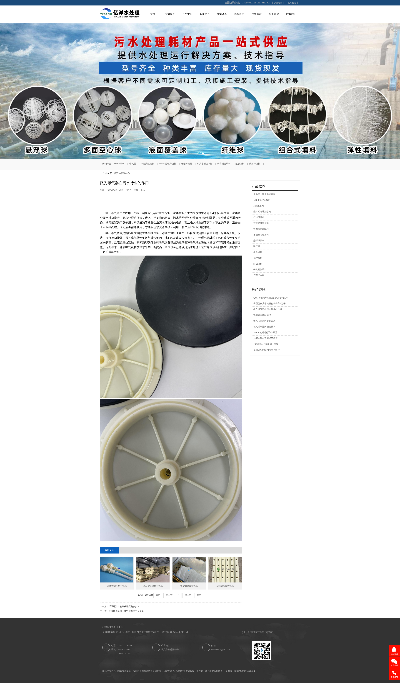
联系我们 (292, 3)
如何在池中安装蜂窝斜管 (265, 338)
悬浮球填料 (254, 164)
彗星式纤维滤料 (261, 223)
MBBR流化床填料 (167, 164)
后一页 (188, 595)
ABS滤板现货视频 (225, 586)
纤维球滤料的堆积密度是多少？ (124, 606)
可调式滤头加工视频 (117, 586)
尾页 (199, 595)
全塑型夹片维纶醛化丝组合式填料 (269, 303)
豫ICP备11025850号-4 (244, 671)
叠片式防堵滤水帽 (262, 211)
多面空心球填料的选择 (264, 194)
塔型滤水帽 (258, 275)
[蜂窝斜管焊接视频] (189, 570)
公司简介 (170, 14)
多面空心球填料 (261, 235)
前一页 (169, 595)
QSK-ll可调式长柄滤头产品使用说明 (270, 298)
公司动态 (222, 14)
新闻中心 (205, 14)
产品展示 (278, 3)
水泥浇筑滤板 (147, 164)
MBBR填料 (119, 164)
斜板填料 (257, 264)
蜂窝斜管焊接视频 (189, 586)
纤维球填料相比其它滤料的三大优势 (126, 611)
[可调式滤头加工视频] (117, 570)
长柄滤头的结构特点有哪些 (266, 350)
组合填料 (239, 164)
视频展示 (257, 14)
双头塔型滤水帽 (204, 164)
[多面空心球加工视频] (153, 570)
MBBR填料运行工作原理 (265, 332)
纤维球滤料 (186, 164)
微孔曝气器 (112, 213)
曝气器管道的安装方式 (264, 321)
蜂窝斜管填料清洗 (262, 315)
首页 (152, 14)
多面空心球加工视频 (153, 586)
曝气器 (132, 164)
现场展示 (239, 14)
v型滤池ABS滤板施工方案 (265, 344)
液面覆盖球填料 (261, 229)
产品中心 (187, 14)
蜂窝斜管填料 (223, 164)
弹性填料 (257, 258)
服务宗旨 (274, 14)
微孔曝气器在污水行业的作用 (267, 309)
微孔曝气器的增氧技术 (264, 327)
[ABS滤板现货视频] (225, 570)
